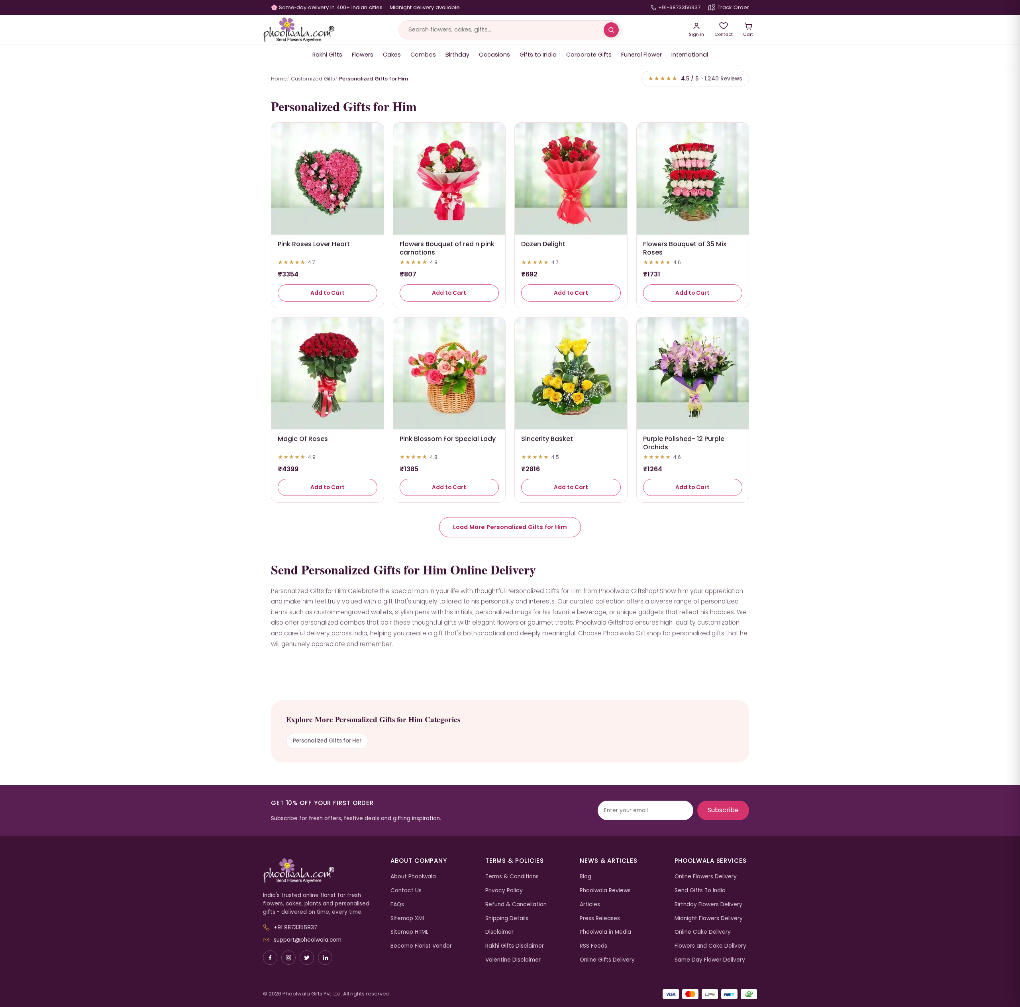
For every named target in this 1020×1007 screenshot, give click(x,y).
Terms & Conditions (512, 876)
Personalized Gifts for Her (327, 740)
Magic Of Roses (303, 438)
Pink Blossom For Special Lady (448, 438)
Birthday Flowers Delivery (708, 904)
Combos (423, 55)
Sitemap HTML (409, 932)
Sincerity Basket (547, 438)
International (689, 55)
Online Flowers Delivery (706, 876)
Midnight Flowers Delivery (709, 918)
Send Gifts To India (700, 890)
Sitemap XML (407, 918)
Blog (585, 876)
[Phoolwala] (321, 871)
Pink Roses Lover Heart (314, 244)
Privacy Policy (504, 890)
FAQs (397, 904)
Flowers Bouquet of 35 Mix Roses (684, 248)
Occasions (494, 55)
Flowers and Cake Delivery (710, 946)
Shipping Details (506, 918)
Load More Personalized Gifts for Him (510, 527)
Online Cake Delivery (703, 932)
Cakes (392, 55)
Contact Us (406, 890)
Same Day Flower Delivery (710, 960)
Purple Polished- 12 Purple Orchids (683, 443)
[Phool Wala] (299, 30)
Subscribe (723, 810)
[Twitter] (307, 957)
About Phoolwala (413, 876)
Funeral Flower (641, 55)
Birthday (457, 55)
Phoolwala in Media (605, 932)
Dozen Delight (543, 244)
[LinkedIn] (325, 957)
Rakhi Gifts (327, 55)
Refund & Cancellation (516, 904)
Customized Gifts (313, 78)
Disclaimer (499, 932)
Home (279, 78)
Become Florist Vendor (421, 946)
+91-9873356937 (679, 7)
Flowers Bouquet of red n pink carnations (447, 248)
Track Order (733, 7)
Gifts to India (538, 55)
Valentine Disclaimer (513, 960)
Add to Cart (327, 293)
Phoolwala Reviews (605, 890)
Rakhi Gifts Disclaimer (514, 946)
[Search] (611, 29)
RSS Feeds (593, 946)
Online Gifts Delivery (607, 960)
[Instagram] (288, 957)
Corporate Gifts (589, 55)
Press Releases (600, 918)
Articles (590, 904)
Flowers (362, 55)
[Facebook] (270, 957)
